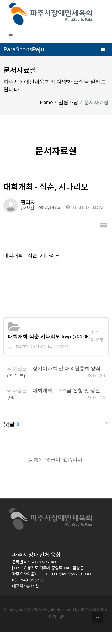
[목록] (103, 226)
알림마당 (68, 102)
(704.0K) (49, 336)
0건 (30, 207)
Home (46, 102)
